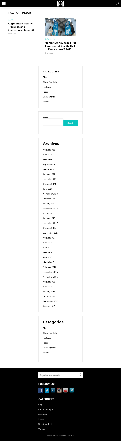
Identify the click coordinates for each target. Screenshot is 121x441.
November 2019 (50, 208)
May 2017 (47, 252)
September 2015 (50, 301)
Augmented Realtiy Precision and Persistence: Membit (21, 27)
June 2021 (48, 189)
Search (46, 117)
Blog (10, 20)
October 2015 (49, 296)
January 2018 (49, 218)
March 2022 (48, 169)
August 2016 (49, 281)
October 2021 (49, 184)
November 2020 (50, 193)
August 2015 (49, 306)
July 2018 (47, 213)
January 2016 (49, 291)
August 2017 (49, 237)
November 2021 (50, 179)
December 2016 (50, 272)
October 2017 (49, 228)
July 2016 (47, 286)
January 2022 (49, 174)
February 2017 (49, 267)
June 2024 (48, 154)
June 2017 (48, 247)
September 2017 (50, 233)
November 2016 (50, 277)
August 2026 (49, 149)
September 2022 (50, 164)
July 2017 (47, 242)
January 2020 (49, 203)
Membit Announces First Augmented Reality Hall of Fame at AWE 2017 (60, 46)
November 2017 (50, 223)
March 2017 (48, 262)
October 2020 (49, 198)
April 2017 (47, 257)
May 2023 (47, 159)
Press (52, 39)
